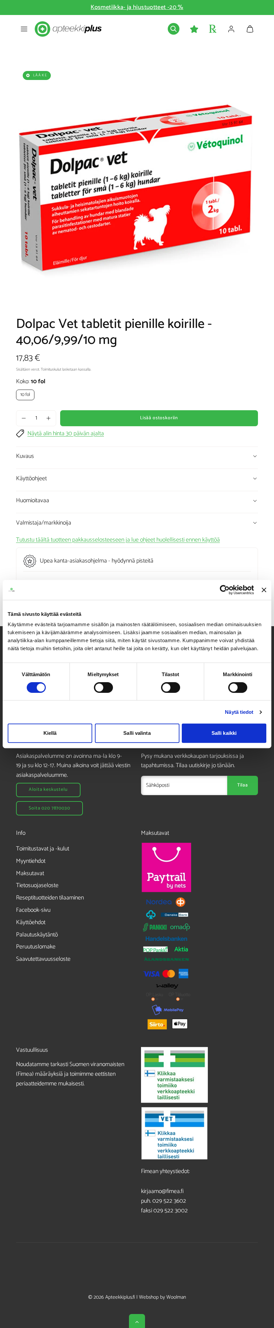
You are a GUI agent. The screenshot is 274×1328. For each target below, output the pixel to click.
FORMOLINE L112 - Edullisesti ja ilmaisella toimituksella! (137, 7)
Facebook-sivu (33, 910)
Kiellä (50, 733)
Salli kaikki (224, 733)
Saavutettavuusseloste (43, 959)
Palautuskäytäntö (37, 935)
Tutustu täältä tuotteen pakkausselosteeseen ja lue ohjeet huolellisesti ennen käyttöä (118, 540)
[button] (24, 29)
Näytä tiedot (239, 712)
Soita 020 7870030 (49, 808)
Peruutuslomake (35, 947)
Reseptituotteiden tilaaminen (50, 898)
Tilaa (242, 785)
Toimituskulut (51, 369)
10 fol (25, 395)
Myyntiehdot (30, 861)
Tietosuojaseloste (37, 885)
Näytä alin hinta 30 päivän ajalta (65, 434)
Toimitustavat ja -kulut (42, 849)
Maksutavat (30, 873)
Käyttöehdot (30, 922)
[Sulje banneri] (264, 590)
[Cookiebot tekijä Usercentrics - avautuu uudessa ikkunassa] (224, 590)
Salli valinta (136, 733)
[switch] (103, 687)
